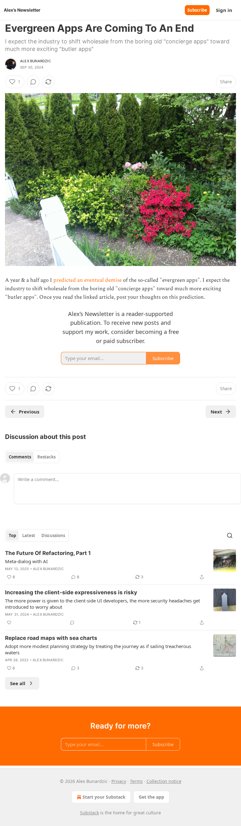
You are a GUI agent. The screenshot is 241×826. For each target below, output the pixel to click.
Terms (136, 781)
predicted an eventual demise (87, 280)
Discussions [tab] (53, 535)
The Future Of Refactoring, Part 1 (48, 553)
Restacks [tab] (46, 457)
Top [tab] (12, 535)
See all (17, 683)
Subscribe (197, 10)
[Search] (229, 535)
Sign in (224, 10)
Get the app (151, 797)
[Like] (9, 622)
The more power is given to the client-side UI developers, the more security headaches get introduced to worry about (102, 603)
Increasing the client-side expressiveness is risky (71, 592)
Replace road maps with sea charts (51, 638)
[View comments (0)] (33, 81)
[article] (120, 565)
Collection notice (164, 781)
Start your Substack (104, 797)
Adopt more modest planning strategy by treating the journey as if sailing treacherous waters (98, 649)
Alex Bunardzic (35, 61)
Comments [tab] (20, 457)
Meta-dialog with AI (26, 561)
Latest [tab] (28, 535)
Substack (89, 813)
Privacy (118, 781)
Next (216, 411)
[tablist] (32, 457)
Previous (29, 411)
